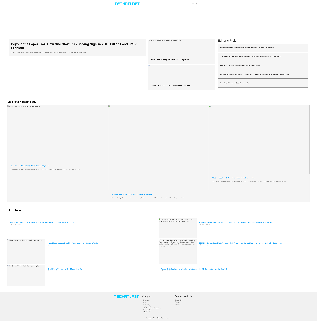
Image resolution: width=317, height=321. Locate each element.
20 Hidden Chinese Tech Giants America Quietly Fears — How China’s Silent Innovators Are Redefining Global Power (254, 74)
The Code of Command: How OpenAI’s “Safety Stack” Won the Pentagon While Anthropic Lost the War (250, 56)
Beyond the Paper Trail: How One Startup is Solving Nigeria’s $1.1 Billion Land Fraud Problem (74, 46)
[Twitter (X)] (189, 300)
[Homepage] (157, 300)
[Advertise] (157, 304)
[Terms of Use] (157, 310)
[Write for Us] (157, 312)
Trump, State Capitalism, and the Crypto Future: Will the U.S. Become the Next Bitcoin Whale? (194, 269)
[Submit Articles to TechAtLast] (157, 308)
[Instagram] (189, 304)
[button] (169, 4)
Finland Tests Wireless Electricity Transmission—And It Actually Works (241, 65)
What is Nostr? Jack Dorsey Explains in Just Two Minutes (234, 178)
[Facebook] (189, 302)
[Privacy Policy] (157, 306)
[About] (157, 302)
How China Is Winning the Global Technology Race (170, 60)
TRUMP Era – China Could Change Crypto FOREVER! (171, 85)
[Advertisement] (158, 20)
